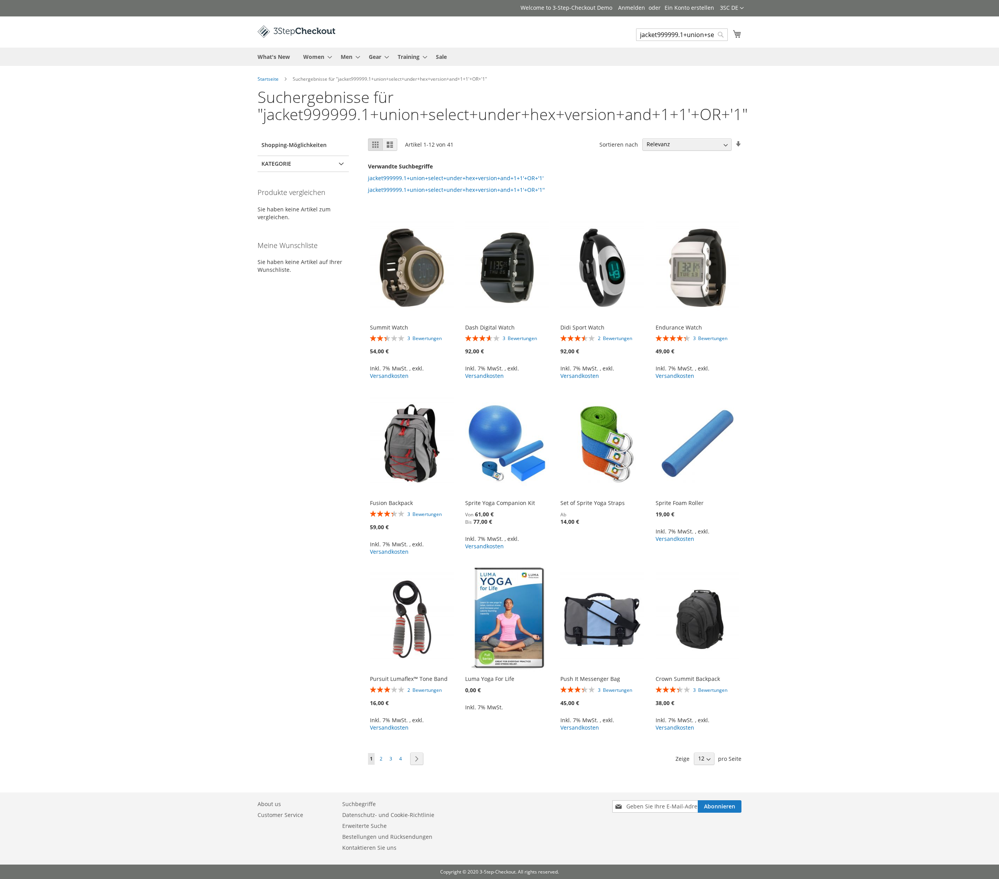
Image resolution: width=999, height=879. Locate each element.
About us (269, 804)
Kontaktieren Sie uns (369, 847)
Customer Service (280, 815)
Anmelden (631, 7)
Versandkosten (389, 375)
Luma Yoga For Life (489, 678)
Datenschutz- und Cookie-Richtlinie (388, 815)
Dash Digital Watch (490, 327)
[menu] (499, 57)
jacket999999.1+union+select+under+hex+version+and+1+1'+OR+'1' (456, 178)
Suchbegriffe (359, 804)
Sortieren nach (618, 144)
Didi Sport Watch (582, 327)
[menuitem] (274, 57)
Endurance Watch (679, 327)
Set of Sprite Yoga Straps (592, 503)
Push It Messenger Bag (590, 678)
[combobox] (682, 34)
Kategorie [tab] (276, 163)
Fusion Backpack (391, 503)
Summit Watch (389, 327)
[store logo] (297, 31)
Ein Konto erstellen (689, 7)
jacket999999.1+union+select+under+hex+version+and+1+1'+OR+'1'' (456, 189)
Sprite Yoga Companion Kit (500, 503)
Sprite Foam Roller (680, 503)
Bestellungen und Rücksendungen (387, 836)
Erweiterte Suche (364, 825)
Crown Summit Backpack (688, 678)
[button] (732, 8)
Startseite (269, 79)
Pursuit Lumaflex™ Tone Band (409, 678)
